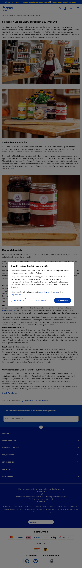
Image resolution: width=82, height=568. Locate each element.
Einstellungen (41, 300)
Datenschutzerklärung (47, 292)
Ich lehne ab (19, 300)
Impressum (16, 295)
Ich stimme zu (62, 300)
